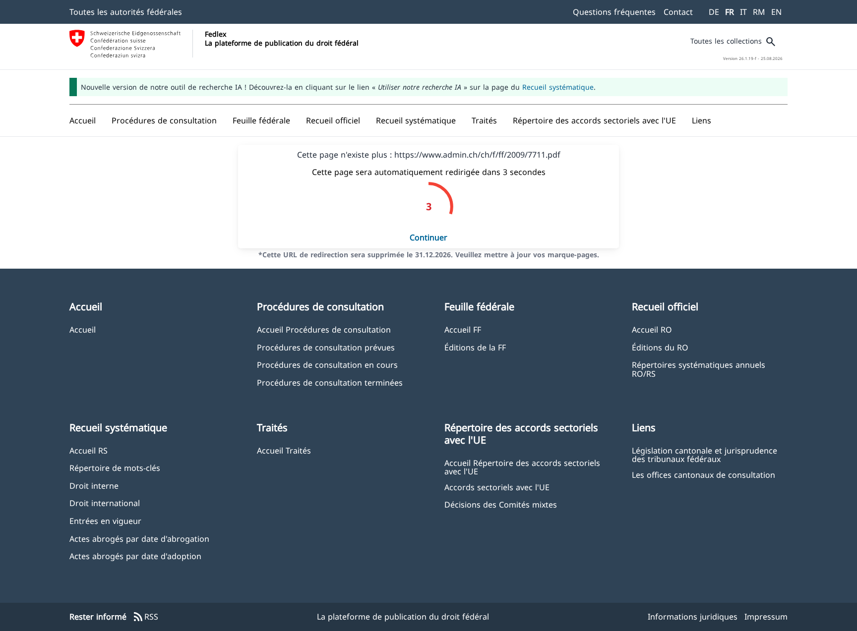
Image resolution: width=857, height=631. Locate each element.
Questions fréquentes (614, 11)
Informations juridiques (692, 616)
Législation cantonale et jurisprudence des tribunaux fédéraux (704, 454)
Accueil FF (462, 329)
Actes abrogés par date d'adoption (135, 556)
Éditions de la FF (475, 347)
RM (759, 11)
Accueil (82, 329)
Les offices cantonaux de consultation (703, 474)
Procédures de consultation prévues (326, 347)
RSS (145, 617)
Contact (678, 11)
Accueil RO (652, 329)
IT (743, 11)
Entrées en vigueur (105, 521)
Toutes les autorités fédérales (125, 11)
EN (776, 11)
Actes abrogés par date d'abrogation (139, 538)
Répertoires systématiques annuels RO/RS (698, 368)
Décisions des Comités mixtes (500, 504)
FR (729, 11)
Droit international (104, 503)
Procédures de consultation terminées (330, 382)
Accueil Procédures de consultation (324, 329)
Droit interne (94, 485)
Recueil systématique (558, 87)
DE (714, 11)
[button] (164, 120)
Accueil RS (88, 450)
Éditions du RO (660, 347)
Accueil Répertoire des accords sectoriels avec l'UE (522, 467)
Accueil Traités (284, 450)
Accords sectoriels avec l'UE (497, 487)
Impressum (766, 616)
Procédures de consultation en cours (327, 364)
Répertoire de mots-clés (114, 467)
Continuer (428, 237)
